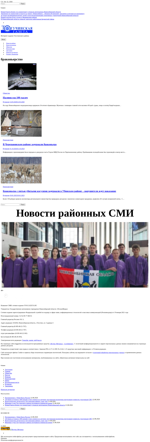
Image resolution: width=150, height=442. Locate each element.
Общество (9, 47)
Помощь (8, 377)
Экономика (9, 386)
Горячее (7, 371)
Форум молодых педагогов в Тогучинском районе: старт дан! (26, 401)
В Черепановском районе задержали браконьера (30, 144)
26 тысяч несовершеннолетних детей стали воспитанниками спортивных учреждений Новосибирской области (39, 15)
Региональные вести (12, 382)
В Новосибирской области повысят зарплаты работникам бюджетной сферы (27, 19)
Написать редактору (12, 52)
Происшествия (10, 49)
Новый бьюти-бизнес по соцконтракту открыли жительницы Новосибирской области (31, 12)
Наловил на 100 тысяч (15, 97)
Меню (3, 39)
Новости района (11, 43)
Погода (7, 375)
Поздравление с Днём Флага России (17, 398)
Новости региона (11, 45)
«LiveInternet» (68, 344)
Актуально (9, 50)
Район (7, 380)
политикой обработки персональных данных (108, 352)
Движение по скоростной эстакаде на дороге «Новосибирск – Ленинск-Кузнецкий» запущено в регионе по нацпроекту (42, 14)
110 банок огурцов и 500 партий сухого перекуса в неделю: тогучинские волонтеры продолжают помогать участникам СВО (48, 399)
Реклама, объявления (12, 54)
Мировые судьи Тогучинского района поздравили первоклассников (28, 403)
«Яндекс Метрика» (56, 344)
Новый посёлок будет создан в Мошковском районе (19, 17)
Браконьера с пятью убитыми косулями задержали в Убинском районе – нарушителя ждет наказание (59, 191)
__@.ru (32, 340)
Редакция (6, 102)
